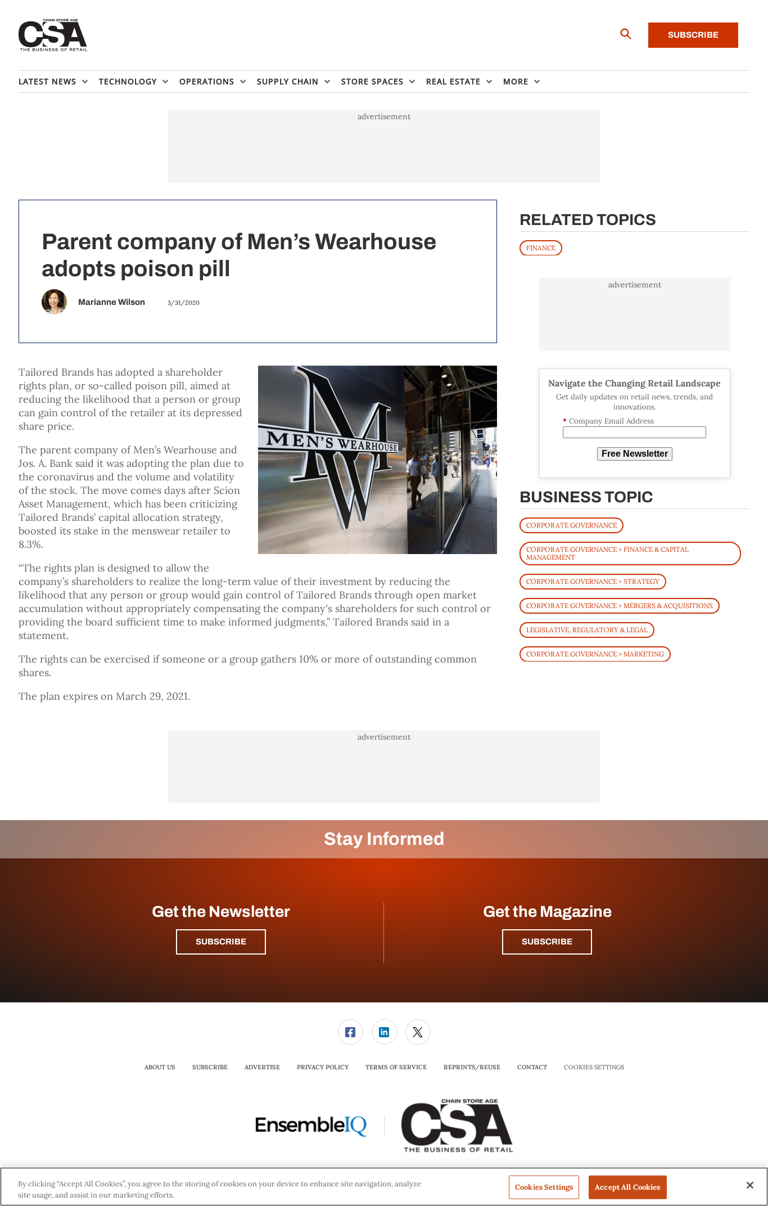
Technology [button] (128, 81)
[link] (350, 1032)
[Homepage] (53, 35)
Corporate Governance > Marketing (595, 653)
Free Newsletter (635, 453)
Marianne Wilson (111, 302)
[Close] (750, 1185)
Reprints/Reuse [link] (472, 1067)
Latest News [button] (47, 81)
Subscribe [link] (210, 1067)
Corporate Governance (571, 524)
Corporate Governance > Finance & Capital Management (607, 552)
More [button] (515, 81)
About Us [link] (159, 1067)
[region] (384, 1186)
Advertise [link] (262, 1067)
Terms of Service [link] (396, 1067)
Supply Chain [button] (288, 81)
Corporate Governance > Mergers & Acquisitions (619, 605)
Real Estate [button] (453, 81)
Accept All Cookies (627, 1187)
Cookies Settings (594, 1067)
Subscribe (693, 34)
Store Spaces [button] (372, 81)
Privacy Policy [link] (323, 1067)
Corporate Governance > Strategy (592, 581)
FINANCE (540, 247)
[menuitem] (59, 81)
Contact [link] (532, 1067)
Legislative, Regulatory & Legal (587, 629)
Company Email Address (608, 421)
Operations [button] (206, 81)
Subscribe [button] (221, 941)
